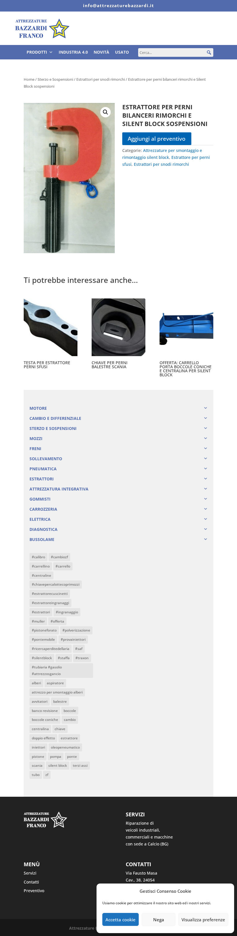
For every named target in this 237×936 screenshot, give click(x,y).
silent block (57, 765)
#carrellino (41, 566)
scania (37, 765)
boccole (70, 710)
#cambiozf (59, 557)
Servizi (30, 873)
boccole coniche (45, 719)
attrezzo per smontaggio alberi (57, 692)
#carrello (62, 566)
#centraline (41, 575)
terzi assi (80, 765)
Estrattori (41, 479)
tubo (36, 774)
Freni (35, 448)
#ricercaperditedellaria (50, 648)
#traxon (82, 657)
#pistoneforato (44, 630)
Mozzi (35, 438)
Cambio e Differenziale (55, 418)
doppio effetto (43, 738)
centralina (40, 728)
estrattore (69, 738)
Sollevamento (45, 458)
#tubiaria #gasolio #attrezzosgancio (47, 670)
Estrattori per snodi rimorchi (100, 79)
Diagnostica (43, 529)
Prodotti (37, 52)
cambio (70, 719)
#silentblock (42, 657)
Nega (158, 919)
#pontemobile (43, 639)
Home (29, 79)
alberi (36, 683)
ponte (72, 756)
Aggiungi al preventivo (157, 138)
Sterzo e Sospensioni (55, 79)
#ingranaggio (67, 612)
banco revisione (45, 710)
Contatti (31, 882)
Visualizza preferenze (203, 919)
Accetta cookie (120, 919)
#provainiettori (73, 639)
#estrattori (41, 612)
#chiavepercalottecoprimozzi (55, 584)
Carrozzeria (43, 509)
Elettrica (40, 519)
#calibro (38, 557)
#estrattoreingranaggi (50, 602)
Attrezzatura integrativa (58, 489)
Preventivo (34, 890)
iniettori (38, 747)
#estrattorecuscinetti (50, 593)
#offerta (57, 621)
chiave (60, 728)
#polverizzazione (76, 630)
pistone (38, 756)
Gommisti (40, 499)
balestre (60, 701)
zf (46, 774)
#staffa (64, 657)
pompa (55, 756)
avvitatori (39, 701)
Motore (38, 408)
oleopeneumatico (65, 747)
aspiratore (55, 683)
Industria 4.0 (73, 52)
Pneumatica (43, 468)
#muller (38, 621)
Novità (101, 52)
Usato (122, 52)
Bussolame (41, 539)
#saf (78, 648)
